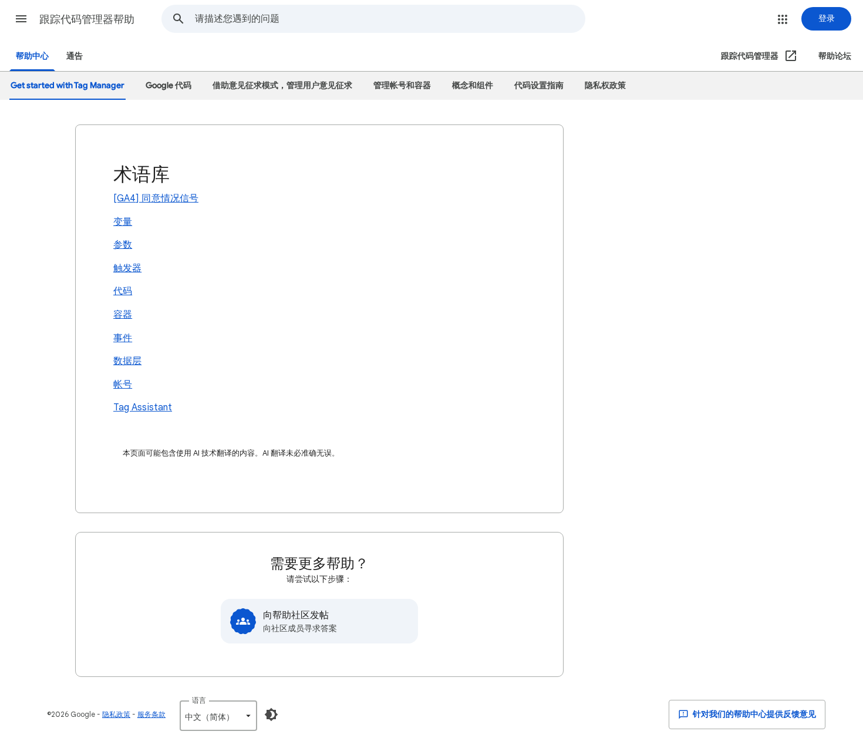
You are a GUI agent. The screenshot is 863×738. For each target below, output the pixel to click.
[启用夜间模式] (271, 714)
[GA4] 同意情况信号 (155, 198)
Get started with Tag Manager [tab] (67, 85)
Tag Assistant (142, 407)
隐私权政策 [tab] (605, 85)
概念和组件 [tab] (472, 85)
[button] (21, 19)
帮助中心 (32, 56)
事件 (122, 338)
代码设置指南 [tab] (539, 85)
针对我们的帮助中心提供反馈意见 (753, 714)
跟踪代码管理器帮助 (86, 19)
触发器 (127, 268)
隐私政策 (116, 714)
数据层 (127, 361)
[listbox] (218, 715)
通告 (74, 56)
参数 (122, 245)
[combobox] (390, 18)
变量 (122, 222)
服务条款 (151, 714)
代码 (122, 291)
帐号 (122, 384)
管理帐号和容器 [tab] (402, 85)
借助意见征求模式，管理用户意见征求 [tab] (282, 85)
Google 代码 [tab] (168, 85)
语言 (199, 700)
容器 (122, 315)
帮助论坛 (834, 56)
